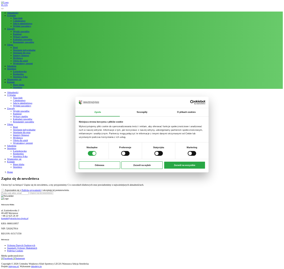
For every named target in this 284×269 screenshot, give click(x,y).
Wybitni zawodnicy (22, 26)
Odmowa (99, 165)
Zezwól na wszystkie (184, 165)
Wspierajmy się (14, 79)
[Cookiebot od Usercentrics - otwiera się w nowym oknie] (192, 102)
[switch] (125, 153)
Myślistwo (18, 58)
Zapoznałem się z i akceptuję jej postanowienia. (37, 190)
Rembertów (18, 74)
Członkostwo (19, 21)
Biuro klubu (18, 84)
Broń (15, 47)
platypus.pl (13, 266)
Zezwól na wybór (142, 165)
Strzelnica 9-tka (20, 77)
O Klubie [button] (11, 15)
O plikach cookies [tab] (186, 112)
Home (10, 172)
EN (6, 5)
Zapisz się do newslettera (41, 193)
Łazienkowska (20, 71)
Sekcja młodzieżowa (22, 23)
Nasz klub (17, 18)
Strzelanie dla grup (21, 53)
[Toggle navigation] (2, 8)
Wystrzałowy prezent (23, 63)
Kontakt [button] (11, 82)
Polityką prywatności (31, 190)
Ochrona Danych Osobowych (21, 245)
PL (2, 5)
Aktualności (12, 13)
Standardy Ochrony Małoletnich (22, 248)
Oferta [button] (10, 45)
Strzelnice (17, 87)
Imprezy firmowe (21, 55)
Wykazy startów (20, 37)
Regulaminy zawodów (23, 42)
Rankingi (17, 34)
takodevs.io (36, 266)
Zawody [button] (11, 29)
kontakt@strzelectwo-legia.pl (14, 218)
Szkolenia (11, 66)
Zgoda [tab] (97, 112)
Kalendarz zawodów (22, 39)
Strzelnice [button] (11, 69)
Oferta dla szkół (20, 61)
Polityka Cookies (15, 250)
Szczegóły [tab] (142, 112)
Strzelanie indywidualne (24, 50)
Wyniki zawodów (21, 31)
